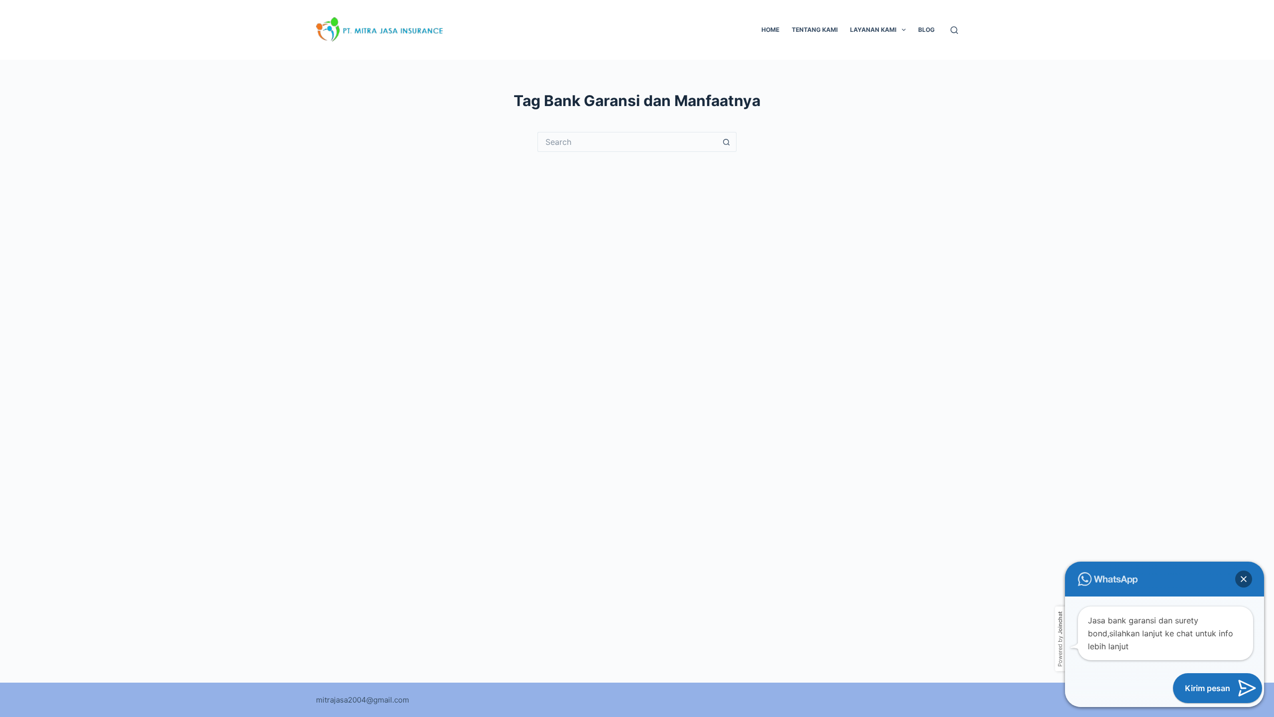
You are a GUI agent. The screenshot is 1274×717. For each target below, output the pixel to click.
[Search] (954, 30)
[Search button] (727, 142)
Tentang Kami (815, 29)
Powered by (1060, 639)
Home (770, 29)
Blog (926, 29)
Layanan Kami (873, 29)
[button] (1243, 579)
